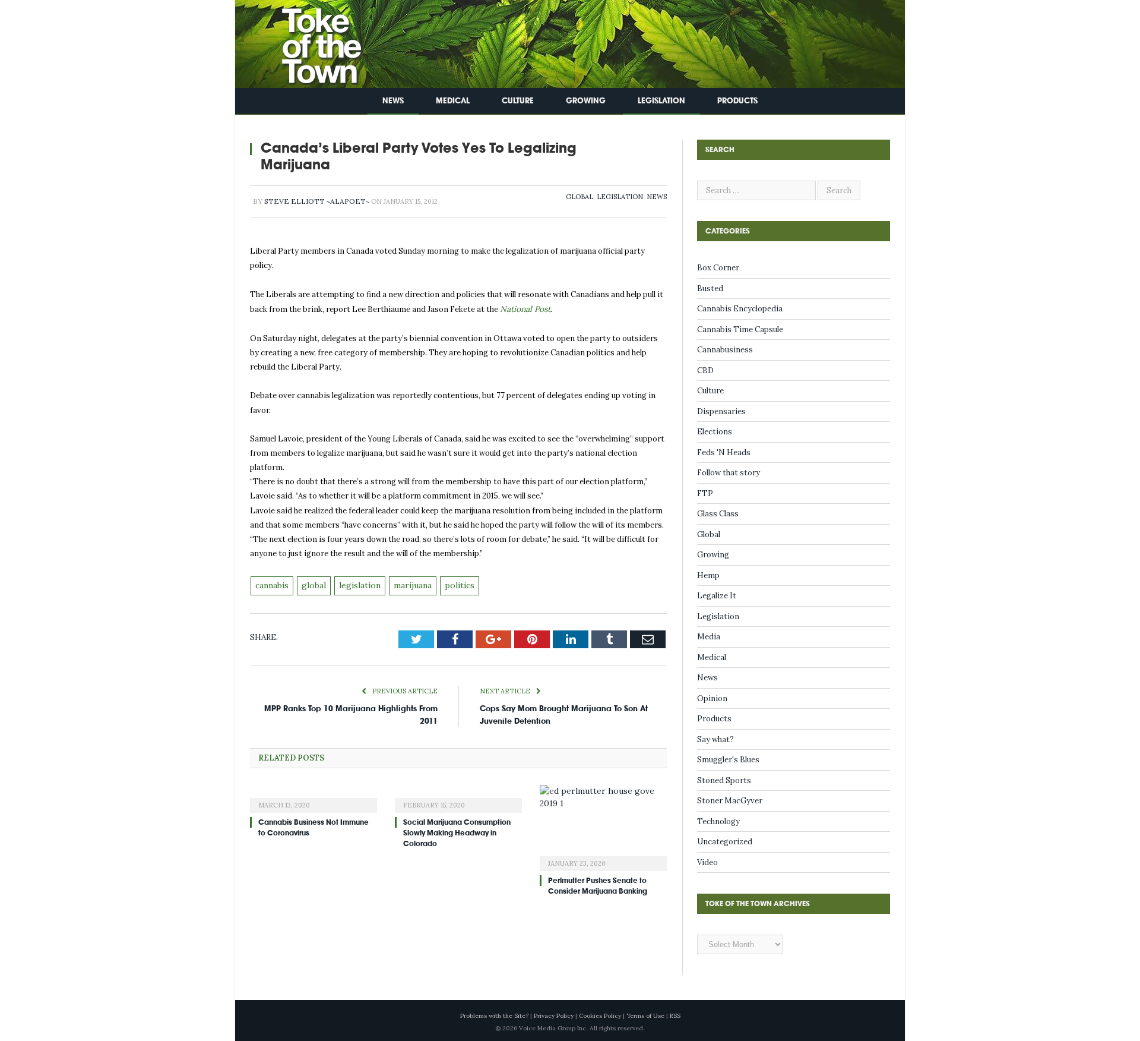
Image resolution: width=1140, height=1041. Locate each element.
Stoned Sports (724, 780)
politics (451, 584)
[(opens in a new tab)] (313, 795)
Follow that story (728, 473)
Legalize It (716, 596)
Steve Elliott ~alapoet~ (316, 201)
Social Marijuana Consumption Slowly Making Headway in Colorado (457, 830)
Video (707, 862)
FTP (705, 493)
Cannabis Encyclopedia (740, 309)
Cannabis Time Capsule (740, 329)
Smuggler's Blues (728, 760)
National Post (524, 309)
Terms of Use (645, 1016)
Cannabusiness (725, 350)
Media (708, 637)
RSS (675, 1016)
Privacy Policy (554, 1016)
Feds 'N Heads (723, 452)
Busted (710, 288)
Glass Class (718, 514)
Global (579, 197)
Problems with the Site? (494, 1016)
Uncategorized (724, 842)
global (313, 584)
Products (737, 101)
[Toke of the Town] (309, 41)
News (393, 101)
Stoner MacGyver (729, 801)
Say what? (715, 739)
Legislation (661, 101)
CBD (705, 370)
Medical (453, 101)
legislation (355, 584)
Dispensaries (721, 411)
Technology (718, 821)
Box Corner (718, 268)
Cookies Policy (600, 1016)
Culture (518, 101)
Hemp (708, 575)
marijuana (406, 584)
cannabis (272, 584)
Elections (714, 432)
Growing (586, 101)
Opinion (712, 698)
